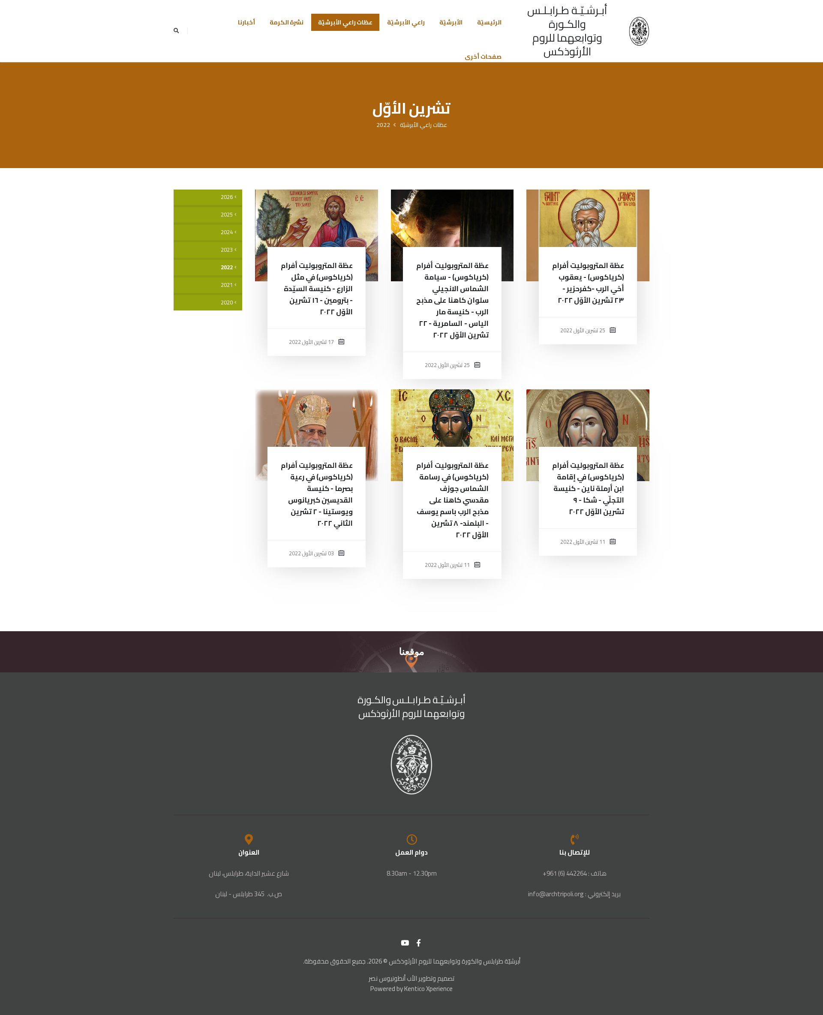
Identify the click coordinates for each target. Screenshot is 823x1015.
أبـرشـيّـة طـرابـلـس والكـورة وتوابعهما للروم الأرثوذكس (567, 30)
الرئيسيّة (489, 22)
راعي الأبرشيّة (406, 22)
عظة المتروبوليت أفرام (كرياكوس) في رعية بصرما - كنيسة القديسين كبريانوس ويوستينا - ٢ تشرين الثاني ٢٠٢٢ (317, 494)
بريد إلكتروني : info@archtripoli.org (574, 894)
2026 (227, 197)
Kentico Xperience (428, 988)
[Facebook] (419, 943)
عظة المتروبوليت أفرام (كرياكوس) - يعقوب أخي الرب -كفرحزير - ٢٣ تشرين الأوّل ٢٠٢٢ (588, 283)
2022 (383, 124)
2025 (227, 215)
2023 (227, 250)
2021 (227, 285)
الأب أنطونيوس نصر (393, 978)
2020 (227, 302)
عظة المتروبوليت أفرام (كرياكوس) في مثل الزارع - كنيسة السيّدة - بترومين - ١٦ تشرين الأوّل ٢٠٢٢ (317, 289)
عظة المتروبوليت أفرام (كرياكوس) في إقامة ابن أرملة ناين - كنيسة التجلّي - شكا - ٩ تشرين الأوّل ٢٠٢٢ (588, 488)
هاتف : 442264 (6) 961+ (575, 873)
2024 (227, 232)
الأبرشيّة (451, 22)
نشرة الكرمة (287, 22)
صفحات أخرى (483, 56)
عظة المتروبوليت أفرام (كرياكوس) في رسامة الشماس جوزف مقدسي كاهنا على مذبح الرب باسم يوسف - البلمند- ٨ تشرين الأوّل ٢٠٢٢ (452, 500)
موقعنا (411, 651)
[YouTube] (405, 943)
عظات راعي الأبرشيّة (345, 22)
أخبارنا (246, 22)
